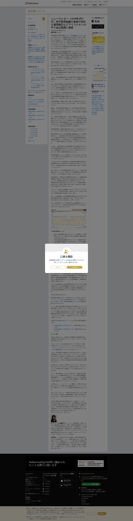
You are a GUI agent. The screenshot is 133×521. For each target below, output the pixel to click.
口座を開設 (75, 267)
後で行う (58, 267)
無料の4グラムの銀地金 (64, 260)
